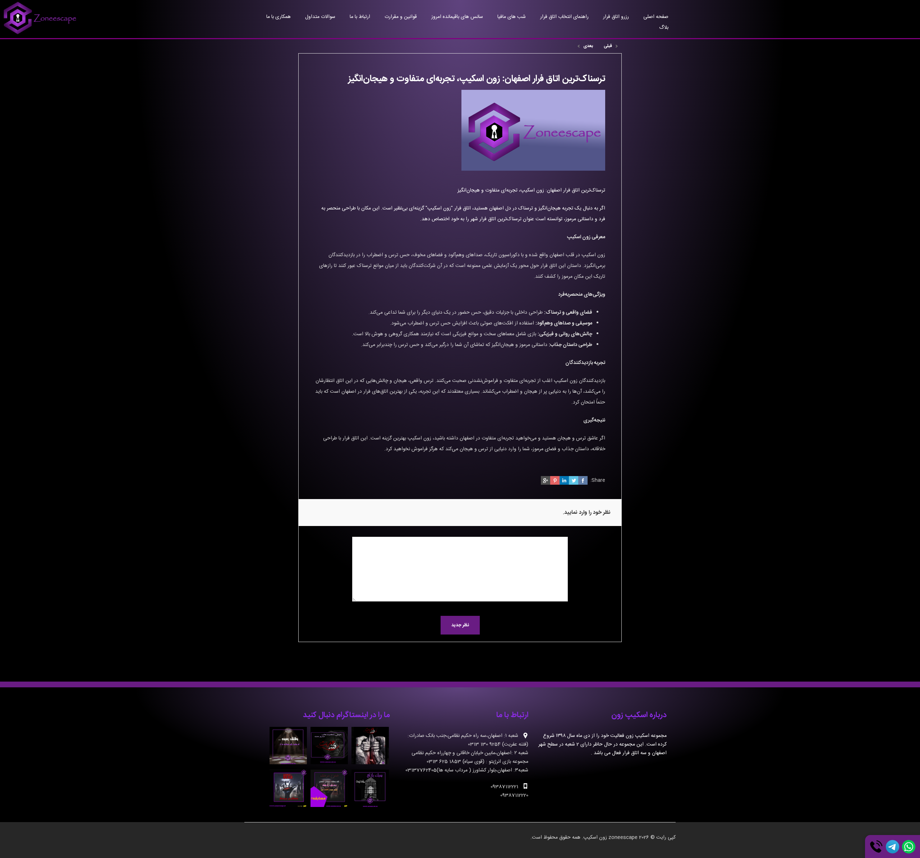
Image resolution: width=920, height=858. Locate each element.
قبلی (608, 46)
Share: (597, 480)
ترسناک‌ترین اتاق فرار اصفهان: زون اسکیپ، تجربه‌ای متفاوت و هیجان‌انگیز (531, 190)
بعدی (588, 46)
